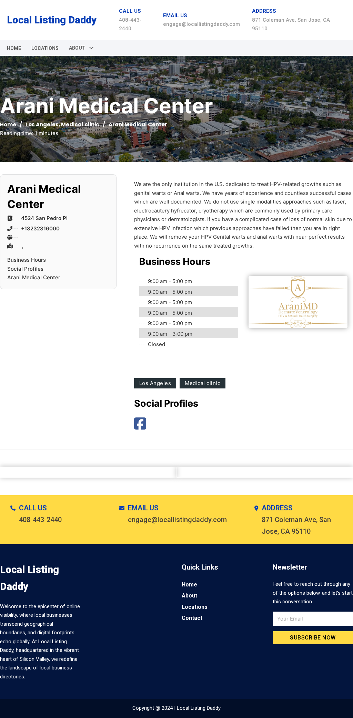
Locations (45, 48)
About (189, 595)
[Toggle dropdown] (91, 47)
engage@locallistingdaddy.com (201, 24)
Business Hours (26, 260)
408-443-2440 (40, 520)
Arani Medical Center (33, 277)
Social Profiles (25, 269)
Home (14, 48)
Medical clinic (80, 124)
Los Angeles (42, 124)
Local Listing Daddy (52, 20)
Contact (192, 618)
